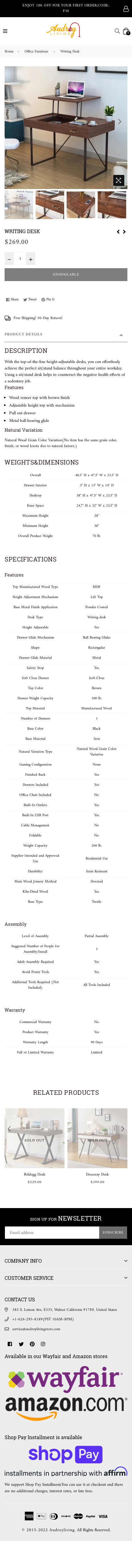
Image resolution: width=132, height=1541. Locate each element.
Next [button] (119, 121)
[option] (66, 127)
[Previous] (118, 231)
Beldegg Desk (34, 1174)
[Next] (124, 231)
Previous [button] (12, 121)
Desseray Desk (97, 1174)
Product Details (23, 334)
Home (9, 52)
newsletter (66, 1218)
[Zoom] (118, 180)
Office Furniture (36, 52)
